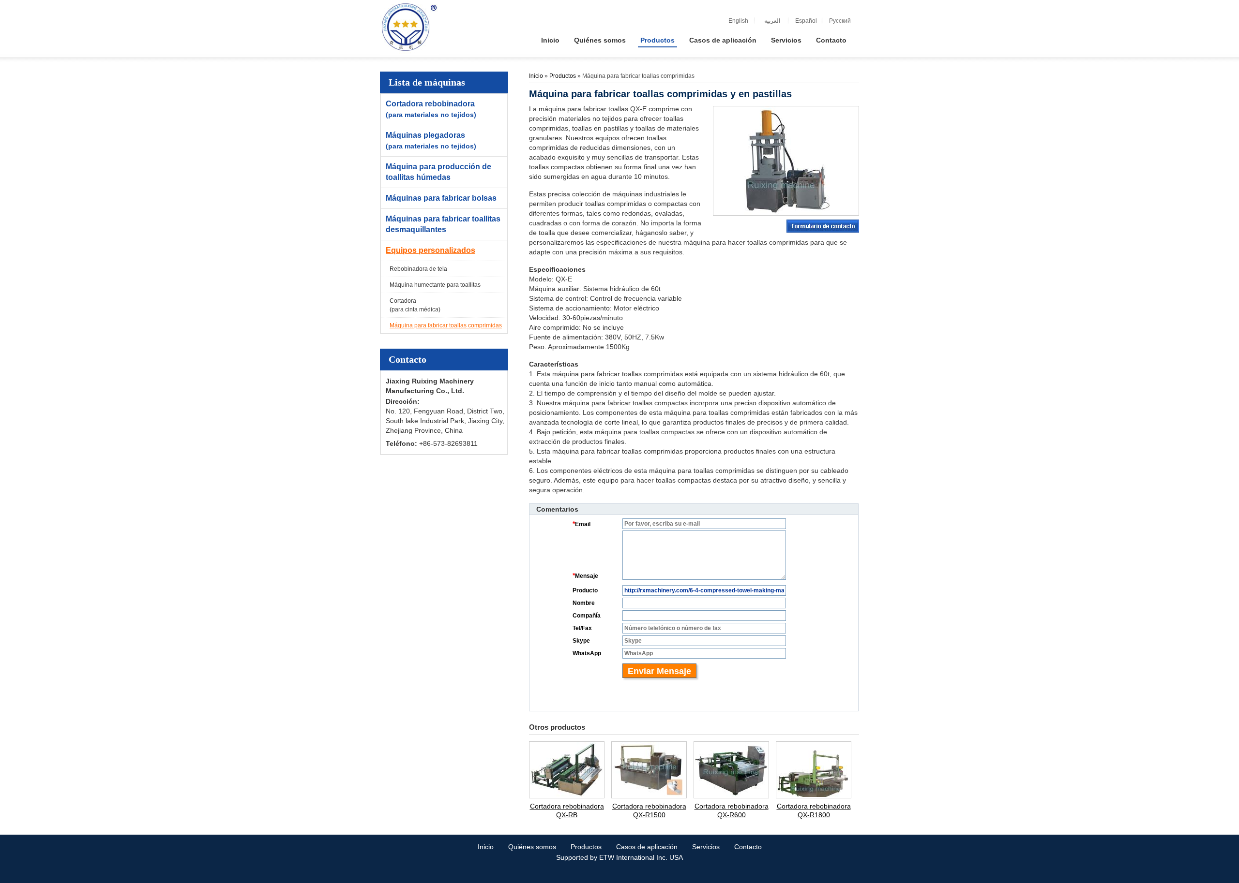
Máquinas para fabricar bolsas (441, 198)
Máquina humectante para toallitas (435, 284)
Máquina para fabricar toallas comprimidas (446, 325)
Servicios (706, 847)
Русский (840, 20)
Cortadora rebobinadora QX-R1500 (649, 810)
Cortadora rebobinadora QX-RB (567, 810)
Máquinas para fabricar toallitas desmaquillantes (443, 224)
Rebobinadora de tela (418, 268)
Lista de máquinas (427, 82)
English (738, 20)
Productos (563, 76)
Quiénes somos (532, 847)
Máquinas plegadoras (431, 140)
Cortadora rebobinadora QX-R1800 (814, 810)
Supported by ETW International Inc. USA (619, 857)
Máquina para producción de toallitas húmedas (438, 171)
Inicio (536, 76)
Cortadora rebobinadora (431, 109)
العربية (772, 20)
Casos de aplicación (647, 847)
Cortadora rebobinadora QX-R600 (732, 810)
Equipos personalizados (430, 250)
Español (806, 20)
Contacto (407, 359)
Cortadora (415, 305)
